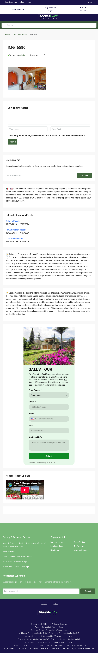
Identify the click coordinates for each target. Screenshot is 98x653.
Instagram (56, 604)
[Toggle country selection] (33, 418)
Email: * (32, 425)
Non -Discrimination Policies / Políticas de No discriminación (49, 642)
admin (22, 55)
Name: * (32, 402)
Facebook (43, 604)
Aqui (21, 543)
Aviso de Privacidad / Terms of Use (49, 627)
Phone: (32, 413)
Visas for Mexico (80, 550)
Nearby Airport (56, 550)
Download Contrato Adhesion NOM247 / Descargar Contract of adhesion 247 (49, 639)
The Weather (79, 546)
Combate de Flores (14, 238)
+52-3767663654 (17, 9)
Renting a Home (57, 546)
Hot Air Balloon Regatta (16, 230)
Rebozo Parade (13, 221)
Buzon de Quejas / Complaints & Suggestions (49, 630)
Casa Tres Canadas (20, 34)
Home (7, 34)
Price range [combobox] (36, 395)
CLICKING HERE (17, 546)
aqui (30, 556)
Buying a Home (57, 542)
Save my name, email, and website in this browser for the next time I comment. (48, 135)
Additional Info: (35, 437)
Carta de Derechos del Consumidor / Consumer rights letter (49, 636)
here (11, 551)
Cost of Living (79, 542)
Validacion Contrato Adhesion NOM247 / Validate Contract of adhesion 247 (49, 633)
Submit (12, 142)
